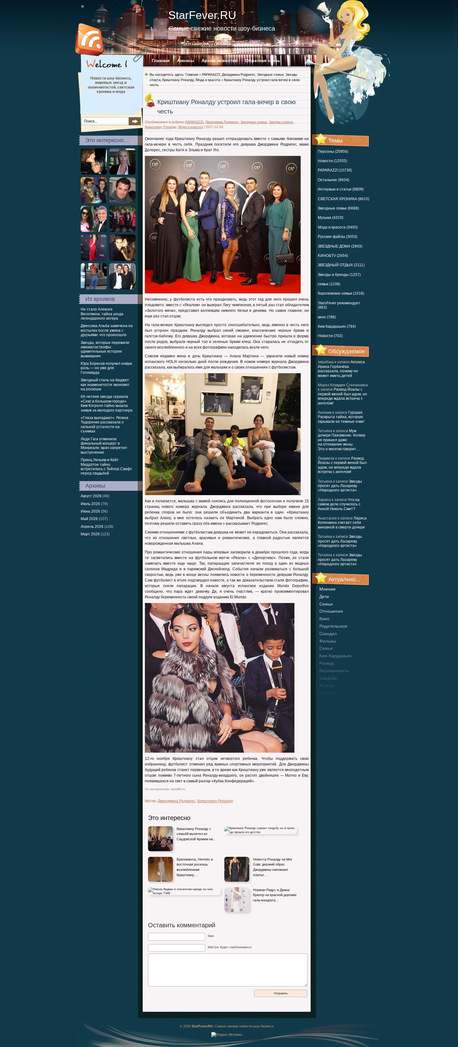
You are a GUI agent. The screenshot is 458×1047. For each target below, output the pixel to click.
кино (324, 618)
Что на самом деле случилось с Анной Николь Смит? (339, 504)
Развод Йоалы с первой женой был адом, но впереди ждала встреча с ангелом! (342, 396)
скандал (328, 633)
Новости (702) (330, 336)
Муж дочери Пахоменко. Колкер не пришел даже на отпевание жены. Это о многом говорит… (341, 440)
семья (326, 648)
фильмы (327, 641)
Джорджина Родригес (238, 74)
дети (324, 596)
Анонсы (185, 60)
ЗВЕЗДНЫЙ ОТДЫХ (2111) (341, 265)
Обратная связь (262, 60)
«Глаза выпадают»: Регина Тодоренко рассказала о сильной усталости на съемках (104, 424)
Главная (160, 60)
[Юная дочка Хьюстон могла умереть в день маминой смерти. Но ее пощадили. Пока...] (94, 173)
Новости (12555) (332, 161)
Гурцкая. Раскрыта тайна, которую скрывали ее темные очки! (341, 417)
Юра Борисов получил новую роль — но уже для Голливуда (106, 368)
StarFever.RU (202, 15)
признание (330, 700)
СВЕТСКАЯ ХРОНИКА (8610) (343, 199)
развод (326, 663)
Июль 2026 (90, 504)
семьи (326, 603)
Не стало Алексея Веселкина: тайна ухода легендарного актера (102, 314)
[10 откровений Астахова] (122, 202)
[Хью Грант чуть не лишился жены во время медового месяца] (122, 288)
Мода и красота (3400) (338, 227)
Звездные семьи (270, 74)
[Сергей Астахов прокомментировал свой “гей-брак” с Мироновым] (94, 202)
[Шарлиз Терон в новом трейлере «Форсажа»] (122, 173)
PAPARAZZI (211, 74)
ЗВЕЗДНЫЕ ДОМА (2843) (340, 246)
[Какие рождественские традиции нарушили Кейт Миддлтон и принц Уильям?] (122, 231)
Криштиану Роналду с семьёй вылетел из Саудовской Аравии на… (196, 834)
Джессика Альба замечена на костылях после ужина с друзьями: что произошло (107, 330)
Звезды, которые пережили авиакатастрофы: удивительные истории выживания (105, 349)
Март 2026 (90, 534)
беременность (334, 670)
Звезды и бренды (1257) (339, 275)
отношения (331, 611)
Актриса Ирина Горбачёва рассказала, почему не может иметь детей (341, 369)
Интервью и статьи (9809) (341, 189)
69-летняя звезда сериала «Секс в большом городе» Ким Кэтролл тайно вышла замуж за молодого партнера (106, 403)
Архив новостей (220, 60)
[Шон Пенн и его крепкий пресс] (94, 288)
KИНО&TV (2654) (333, 255)
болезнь (327, 692)
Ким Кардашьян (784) (337, 326)
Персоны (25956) (333, 151)
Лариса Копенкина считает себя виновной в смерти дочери (342, 522)
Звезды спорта (281, 122)
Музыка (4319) (330, 217)
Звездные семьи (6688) (338, 208)
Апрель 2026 (92, 526)
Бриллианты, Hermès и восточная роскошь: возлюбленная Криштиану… (195, 867)
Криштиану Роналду (178, 80)
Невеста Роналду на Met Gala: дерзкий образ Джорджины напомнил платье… (272, 867)
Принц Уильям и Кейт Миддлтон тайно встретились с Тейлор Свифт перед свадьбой (106, 466)
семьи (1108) (329, 284)
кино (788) (327, 317)
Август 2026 (91, 496)
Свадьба (328, 678)
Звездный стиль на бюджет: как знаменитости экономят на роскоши (105, 384)
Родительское (333, 626)
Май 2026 (89, 519)
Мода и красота (208, 80)
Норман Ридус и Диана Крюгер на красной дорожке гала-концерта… (275, 895)
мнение (327, 588)
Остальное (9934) (333, 180)
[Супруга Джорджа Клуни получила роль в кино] (94, 231)
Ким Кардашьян (335, 655)
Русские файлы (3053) (337, 236)
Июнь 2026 (90, 511)
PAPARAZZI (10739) (335, 170)
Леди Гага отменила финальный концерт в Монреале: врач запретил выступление (104, 446)
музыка (327, 685)
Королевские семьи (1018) (341, 293)
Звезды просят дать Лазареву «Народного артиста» (340, 486)
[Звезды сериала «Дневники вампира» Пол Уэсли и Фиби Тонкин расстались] (122, 259)
